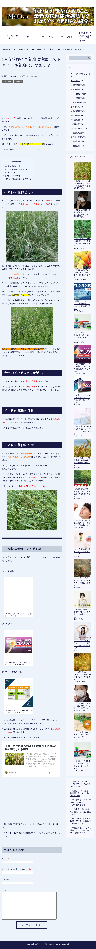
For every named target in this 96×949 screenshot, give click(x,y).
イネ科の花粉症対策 (11, 176)
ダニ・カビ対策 (77, 94)
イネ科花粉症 (7, 81)
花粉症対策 (18, 81)
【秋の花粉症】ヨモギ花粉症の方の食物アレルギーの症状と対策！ (80, 802)
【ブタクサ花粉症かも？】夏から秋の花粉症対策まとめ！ (80, 784)
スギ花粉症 (75, 89)
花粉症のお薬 (76, 133)
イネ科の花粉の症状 (11, 173)
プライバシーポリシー (11, 37)
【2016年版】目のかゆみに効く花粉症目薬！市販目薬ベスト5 (82, 522)
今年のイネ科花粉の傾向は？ (15, 169)
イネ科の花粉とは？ (11, 166)
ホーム (29, 37)
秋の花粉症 (75, 124)
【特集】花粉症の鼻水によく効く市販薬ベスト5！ (82, 551)
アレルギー (75, 81)
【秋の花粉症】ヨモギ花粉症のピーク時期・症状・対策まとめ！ (80, 830)
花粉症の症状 (76, 137)
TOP (10, 49)
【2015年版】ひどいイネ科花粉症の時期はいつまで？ (82, 734)
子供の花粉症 (76, 111)
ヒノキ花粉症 (76, 98)
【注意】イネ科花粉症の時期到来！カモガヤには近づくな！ (82, 183)
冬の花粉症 (75, 107)
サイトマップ (48, 37)
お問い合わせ (66, 37)
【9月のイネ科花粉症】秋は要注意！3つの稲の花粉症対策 (80, 793)
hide (21, 161)
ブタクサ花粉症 (77, 102)
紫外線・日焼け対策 (79, 128)
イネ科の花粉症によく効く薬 (18, 179)
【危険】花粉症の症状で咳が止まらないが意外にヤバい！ (84, 37)
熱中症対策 (75, 120)
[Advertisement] (32, 100)
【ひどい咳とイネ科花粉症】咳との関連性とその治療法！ (82, 705)
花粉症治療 (75, 146)
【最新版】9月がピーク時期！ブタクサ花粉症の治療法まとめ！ (80, 821)
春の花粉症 (75, 115)
